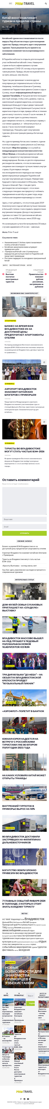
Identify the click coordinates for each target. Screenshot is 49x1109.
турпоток (42, 947)
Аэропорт (16, 919)
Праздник (32, 922)
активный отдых (28, 930)
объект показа (34, 942)
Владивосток (34, 919)
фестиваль (8, 949)
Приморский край (10, 924)
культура (6, 941)
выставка (18, 936)
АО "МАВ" (6, 919)
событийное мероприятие (16, 947)
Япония (17, 927)
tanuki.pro (31, 1103)
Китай (29, 265)
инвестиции (15, 938)
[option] (24, 972)
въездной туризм (7, 936)
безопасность (8, 933)
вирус (5, 265)
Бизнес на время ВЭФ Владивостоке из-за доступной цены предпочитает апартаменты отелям (24, 547)
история (36, 938)
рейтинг (28, 944)
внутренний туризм (17, 265)
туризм (34, 947)
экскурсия (24, 949)
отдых (42, 941)
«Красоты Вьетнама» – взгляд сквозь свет (19, 566)
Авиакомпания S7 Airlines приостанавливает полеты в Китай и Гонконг (23, 243)
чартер (16, 950)
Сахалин (43, 925)
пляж (23, 944)
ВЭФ (22, 919)
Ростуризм (37, 925)
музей (14, 942)
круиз (42, 938)
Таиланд (10, 928)
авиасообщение (11, 930)
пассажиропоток (15, 944)
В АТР (4, 14)
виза (17, 933)
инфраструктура (26, 938)
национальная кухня (23, 942)
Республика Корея (25, 925)
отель (4, 944)
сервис (33, 944)
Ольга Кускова (7, 27)
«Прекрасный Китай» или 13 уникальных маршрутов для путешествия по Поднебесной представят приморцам (24, 253)
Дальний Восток (9, 922)
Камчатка (19, 922)
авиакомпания (26, 928)
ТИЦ (4, 927)
